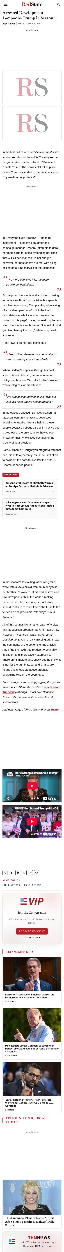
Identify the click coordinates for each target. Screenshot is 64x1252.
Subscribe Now (32, 938)
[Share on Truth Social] (11, 872)
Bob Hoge (9, 1110)
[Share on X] (4, 872)
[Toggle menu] (5, 4)
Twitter (55, 709)
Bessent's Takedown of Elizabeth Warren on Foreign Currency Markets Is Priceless (29, 996)
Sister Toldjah (11, 1055)
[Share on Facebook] (17, 872)
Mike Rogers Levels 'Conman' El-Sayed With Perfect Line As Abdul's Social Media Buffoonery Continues (32, 1048)
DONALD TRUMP (32, 885)
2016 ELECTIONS (11, 885)
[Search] (59, 4)
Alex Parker (8, 23)
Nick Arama (10, 1001)
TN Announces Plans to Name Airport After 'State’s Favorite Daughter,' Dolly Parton (29, 1221)
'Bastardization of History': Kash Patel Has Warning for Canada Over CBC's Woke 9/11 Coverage (29, 1102)
